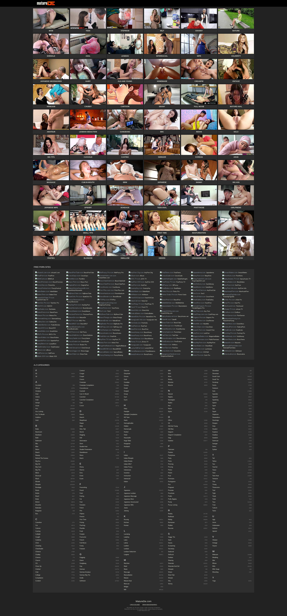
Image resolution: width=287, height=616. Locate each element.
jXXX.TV (144, 279)
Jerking (126, 511)
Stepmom (215, 414)
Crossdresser (84, 388)
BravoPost (177, 300)
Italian (126, 481)
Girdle (81, 578)
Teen (213, 473)
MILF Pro (82, 320)
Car (36, 525)
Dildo (81, 426)
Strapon (214, 423)
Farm (81, 493)
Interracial (127, 478)
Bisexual (38, 476)
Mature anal (128, 581)
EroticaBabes (149, 313)
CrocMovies (116, 287)
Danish (82, 417)
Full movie (83, 543)
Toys (213, 502)
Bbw (36, 446)
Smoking (215, 382)
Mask (125, 569)
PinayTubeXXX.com (198, 281)
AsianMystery (180, 329)
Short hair (171, 575)
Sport (214, 405)
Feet (81, 502)
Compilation (39, 578)
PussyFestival (56, 288)
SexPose (238, 285)
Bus (36, 513)
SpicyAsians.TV (245, 279)
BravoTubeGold (120, 281)
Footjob (82, 534)
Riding (170, 519)
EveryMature (86, 311)
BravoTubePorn (120, 284)
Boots (37, 490)
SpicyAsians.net (183, 316)
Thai (213, 481)
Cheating (38, 546)
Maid (125, 566)
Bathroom (38, 441)
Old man (171, 429)
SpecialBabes (118, 352)
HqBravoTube (86, 293)
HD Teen (126, 417)
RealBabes (177, 288)
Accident (38, 385)
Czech (82, 405)
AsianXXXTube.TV (42, 300)
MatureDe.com (46, 3)
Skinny (170, 584)
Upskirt (214, 531)
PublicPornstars (214, 339)
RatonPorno (54, 312)
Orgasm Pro (210, 317)
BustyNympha (87, 308)
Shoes (170, 572)
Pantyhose (171, 455)
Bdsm (37, 449)
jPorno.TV (145, 342)
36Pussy (175, 285)
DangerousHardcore (167, 356)
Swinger (214, 443)
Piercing (170, 464)
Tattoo (214, 461)
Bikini (37, 473)
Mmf (169, 373)
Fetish (82, 508)
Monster (170, 382)
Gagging (82, 557)
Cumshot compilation (86, 400)
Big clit (37, 464)
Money (170, 379)
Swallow (215, 435)
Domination (83, 441)
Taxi (213, 464)
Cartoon (37, 528)
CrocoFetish (210, 296)
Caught (37, 537)
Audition (38, 417)
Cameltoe (38, 522)
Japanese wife (129, 505)
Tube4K (174, 319)
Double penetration (86, 449)
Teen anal (215, 476)
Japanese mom (129, 499)
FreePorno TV (180, 282)
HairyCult (144, 301)
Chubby (37, 554)
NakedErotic (117, 320)
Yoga (214, 581)
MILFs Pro (52, 334)
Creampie (83, 382)
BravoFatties (54, 337)
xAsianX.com (55, 272)
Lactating (127, 534)
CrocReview (210, 320)
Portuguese (171, 481)
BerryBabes (241, 282)
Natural (170, 394)
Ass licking (39, 411)
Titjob (214, 496)
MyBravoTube (118, 314)
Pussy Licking (172, 505)
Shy (169, 581)
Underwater (216, 525)
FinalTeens (177, 272)
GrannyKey (146, 288)
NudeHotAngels (182, 279)
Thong (214, 484)
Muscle (170, 385)
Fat (81, 499)
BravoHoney (148, 332)
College (37, 575)
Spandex (215, 394)
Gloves (126, 376)
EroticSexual (86, 348)
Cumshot (82, 397)
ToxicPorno (115, 308)
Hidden (126, 426)
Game (82, 560)
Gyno (125, 400)
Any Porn (207, 311)
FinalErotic (239, 330)
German (82, 569)
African (37, 388)
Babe (37, 429)
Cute (81, 403)
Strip (213, 426)
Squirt (214, 411)
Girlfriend (82, 581)
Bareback (38, 435)
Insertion (126, 473)
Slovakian (215, 370)
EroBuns (237, 312)
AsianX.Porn (210, 330)
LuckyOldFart (149, 348)
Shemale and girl (173, 566)
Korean (126, 525)
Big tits (37, 470)
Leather (126, 546)
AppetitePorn (55, 340)
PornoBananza (150, 351)
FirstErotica (178, 341)
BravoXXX (52, 328)
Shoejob (170, 569)
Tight (214, 493)
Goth (125, 379)
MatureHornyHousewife (74, 290)
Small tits (215, 379)
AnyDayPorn (86, 305)
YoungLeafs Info (151, 320)
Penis (170, 461)
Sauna (170, 543)
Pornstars (171, 478)
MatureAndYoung (228, 320)
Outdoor (170, 441)
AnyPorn (144, 285)
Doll (81, 438)
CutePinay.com (213, 314)
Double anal (83, 446)
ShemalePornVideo (229, 348)
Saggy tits (171, 537)
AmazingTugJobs (228, 296)
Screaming (171, 546)
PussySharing (118, 355)
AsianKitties (54, 331)
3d (36, 376)
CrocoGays (84, 276)
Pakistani (171, 449)
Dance (82, 414)
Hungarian (127, 443)
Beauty (37, 455)
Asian (37, 405)
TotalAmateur (55, 347)
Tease (214, 470)
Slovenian (215, 373)
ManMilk (206, 324)
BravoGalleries (88, 335)
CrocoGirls (177, 351)
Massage (127, 572)
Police (170, 470)
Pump (170, 502)
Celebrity (38, 540)
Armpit (37, 403)
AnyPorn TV (116, 339)
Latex (125, 540)
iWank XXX (53, 356)
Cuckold (82, 391)
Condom (38, 581)
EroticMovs (240, 324)
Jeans (126, 508)
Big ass (37, 461)
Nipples (170, 397)
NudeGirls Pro (87, 296)
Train (214, 505)
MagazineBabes (214, 336)
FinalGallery (210, 300)
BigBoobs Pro (118, 324)
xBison (48, 350)
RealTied (144, 326)
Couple (82, 376)
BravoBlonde (117, 296)
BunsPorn (145, 329)
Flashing (82, 525)
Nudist (170, 403)
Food (81, 531)
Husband (127, 446)
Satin (169, 540)
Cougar (82, 373)
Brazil (37, 496)
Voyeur (214, 546)
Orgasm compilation (174, 435)
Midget (126, 586)
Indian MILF (128, 464)
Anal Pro (237, 303)
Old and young (173, 426)
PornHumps (116, 330)
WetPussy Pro (119, 272)
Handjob (126, 411)
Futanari (82, 549)
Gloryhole (127, 373)
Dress (81, 455)
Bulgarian (38, 511)
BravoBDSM (117, 349)
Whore (214, 563)
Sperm (214, 403)
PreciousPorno (88, 314)
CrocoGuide (85, 341)
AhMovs (174, 345)
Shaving (170, 560)
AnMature (145, 294)
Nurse (170, 408)
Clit (36, 563)
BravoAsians (117, 333)
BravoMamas (149, 338)
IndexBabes (54, 291)
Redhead (171, 516)
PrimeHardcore (119, 293)
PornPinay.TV (149, 304)
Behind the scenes (41, 458)
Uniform (214, 528)
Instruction (127, 476)
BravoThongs (117, 317)
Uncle (214, 522)
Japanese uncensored (131, 502)
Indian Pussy (128, 467)
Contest (82, 370)
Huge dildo (127, 441)
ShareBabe (208, 346)
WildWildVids (179, 303)
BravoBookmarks (72, 329)
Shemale (171, 563)
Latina (126, 543)
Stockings (215, 420)
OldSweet (238, 351)
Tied (213, 490)
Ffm (81, 511)
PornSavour (241, 315)
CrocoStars (209, 327)
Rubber (170, 525)
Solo (213, 391)
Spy (213, 408)
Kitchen (126, 522)
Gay (81, 566)
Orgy (169, 438)
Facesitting (83, 487)
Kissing (126, 519)
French (82, 540)
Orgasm (170, 432)
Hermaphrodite (128, 423)
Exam (81, 478)
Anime (37, 397)
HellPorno (51, 353)
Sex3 (202, 293)
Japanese (127, 490)
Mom (169, 376)
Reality (170, 513)
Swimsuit (215, 441)
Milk (169, 370)
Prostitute (171, 493)
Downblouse (83, 452)
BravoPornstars (58, 282)
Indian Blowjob (128, 458)
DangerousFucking (104, 305)
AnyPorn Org (148, 272)
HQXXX (49, 306)
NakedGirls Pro (151, 316)
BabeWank (146, 291)
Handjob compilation (130, 414)
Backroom (38, 432)
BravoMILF (84, 324)
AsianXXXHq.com (166, 313)
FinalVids (113, 336)
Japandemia (210, 272)
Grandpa (126, 382)
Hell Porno (83, 332)
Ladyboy (126, 537)
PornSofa (144, 323)
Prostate (171, 490)
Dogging (82, 435)
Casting (37, 531)
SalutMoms (209, 287)
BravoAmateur (181, 338)
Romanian (171, 522)
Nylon (170, 411)
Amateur (38, 391)
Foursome (83, 537)
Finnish (82, 516)
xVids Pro (238, 300)
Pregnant (171, 487)
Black (37, 478)
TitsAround (239, 306)
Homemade (127, 429)
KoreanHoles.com (104, 278)
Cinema (37, 557)
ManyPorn (208, 276)
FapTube (175, 335)
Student (214, 429)
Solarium (215, 388)
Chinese (38, 551)
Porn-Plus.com (119, 290)
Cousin (82, 379)
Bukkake (38, 508)
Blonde (37, 481)
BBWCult (51, 279)
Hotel (125, 435)
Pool (169, 476)
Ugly (213, 519)
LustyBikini (52, 344)
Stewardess (216, 417)
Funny (82, 546)
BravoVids (145, 310)
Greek (126, 388)
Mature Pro (53, 315)
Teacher (214, 467)
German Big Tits (85, 575)
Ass (36, 408)
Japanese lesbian (130, 493)
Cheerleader (39, 549)
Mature (126, 578)
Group (126, 394)
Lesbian (126, 549)
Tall (213, 458)
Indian (126, 455)
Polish (170, 473)
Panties (170, 452)
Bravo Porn (84, 282)
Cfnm (37, 543)
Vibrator (214, 540)
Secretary (171, 549)
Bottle (37, 493)
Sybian (214, 449)
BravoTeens (241, 339)
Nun (169, 405)
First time (83, 519)
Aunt (36, 420)
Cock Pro (207, 355)
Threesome (216, 487)
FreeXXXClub (149, 298)
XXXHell (206, 352)
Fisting (82, 522)
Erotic (81, 476)
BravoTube (83, 354)
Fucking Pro (241, 333)
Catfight (37, 534)
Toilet (214, 499)
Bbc (36, 443)
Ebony (82, 467)
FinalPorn (51, 276)
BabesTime (53, 294)
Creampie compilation (87, 385)
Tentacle (215, 478)
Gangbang (83, 563)
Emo (81, 473)
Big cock (38, 467)
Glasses (126, 370)
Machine (126, 563)
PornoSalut (177, 332)
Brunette (38, 505)
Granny (126, 385)
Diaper (82, 423)
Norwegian (171, 400)
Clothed (37, 569)
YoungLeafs (147, 345)
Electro (82, 470)
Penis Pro (176, 291)
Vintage (214, 543)
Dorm (81, 443)
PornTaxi (175, 348)
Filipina (82, 513)
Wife (213, 566)
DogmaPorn (85, 285)
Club (36, 572)
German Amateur (85, 572)
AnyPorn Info (242, 288)
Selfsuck (171, 554)
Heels (126, 420)
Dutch (81, 458)
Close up (38, 566)
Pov (169, 484)
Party (170, 458)
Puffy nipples (172, 499)
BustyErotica (148, 354)
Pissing (170, 467)
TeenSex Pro (55, 303)
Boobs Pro (83, 345)
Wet (213, 560)
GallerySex (53, 322)
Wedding (215, 557)
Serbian (170, 557)
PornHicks (239, 276)
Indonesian (127, 470)
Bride (37, 499)
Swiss (214, 446)
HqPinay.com (117, 327)
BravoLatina (241, 354)
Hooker (126, 432)
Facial (82, 490)
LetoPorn (207, 333)
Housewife (127, 438)
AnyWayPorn (211, 342)
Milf (125, 589)
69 (36, 373)
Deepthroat (83, 420)
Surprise (215, 432)
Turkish (214, 508)
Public (170, 496)
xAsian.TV (239, 309)
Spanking (215, 400)
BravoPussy (148, 335)
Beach (37, 452)
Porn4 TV (145, 307)
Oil (169, 423)
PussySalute (86, 338)
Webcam (215, 554)
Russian (170, 528)
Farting (82, 496)
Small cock (216, 376)
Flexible (82, 528)
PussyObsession (72, 302)
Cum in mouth (84, 394)
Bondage (38, 487)
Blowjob (37, 484)
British (37, 502)
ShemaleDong (56, 318)
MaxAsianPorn (244, 291)
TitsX (109, 311)
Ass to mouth (40, 414)
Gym (125, 397)
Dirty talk (83, 429)
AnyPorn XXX (149, 282)
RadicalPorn (241, 327)
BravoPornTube (89, 272)
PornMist (82, 279)
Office (170, 420)
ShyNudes (52, 309)
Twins (214, 511)
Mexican (126, 584)
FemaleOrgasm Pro (198, 308)
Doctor (82, 432)
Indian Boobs (128, 461)
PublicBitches (55, 325)
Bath (36, 438)
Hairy (125, 408)
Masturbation (128, 575)
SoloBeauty (240, 336)
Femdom (82, 505)
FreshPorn (208, 303)
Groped (126, 391)
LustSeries (208, 349)
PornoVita (51, 285)
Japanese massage (130, 496)
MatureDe (83, 317)
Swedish (215, 438)
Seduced (171, 551)
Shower (170, 578)
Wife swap (215, 569)
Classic (37, 560)
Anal (36, 394)
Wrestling (215, 572)
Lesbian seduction (130, 551)
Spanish (215, 397)
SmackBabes (242, 272)
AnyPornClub (211, 290)
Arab (36, 400)
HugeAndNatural (121, 346)
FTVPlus (113, 300)
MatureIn (237, 342)
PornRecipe (178, 326)
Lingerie (126, 554)
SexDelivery (210, 284)
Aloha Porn (115, 342)
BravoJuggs (85, 351)
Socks (214, 385)
